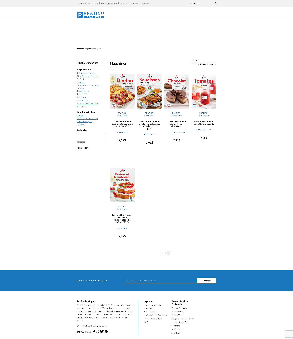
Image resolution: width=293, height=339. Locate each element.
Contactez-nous (151, 283)
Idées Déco (84, 62)
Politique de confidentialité (155, 286)
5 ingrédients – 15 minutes (182, 290)
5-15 (96, 3)
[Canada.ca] (161, 312)
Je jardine (145, 3)
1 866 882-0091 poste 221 (93, 297)
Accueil (80, 20)
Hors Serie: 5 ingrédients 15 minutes (89, 57)
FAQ (146, 293)
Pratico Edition (177, 283)
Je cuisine (123, 3)
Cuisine (80, 86)
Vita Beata (81, 77)
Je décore (134, 3)
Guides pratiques (84, 93)
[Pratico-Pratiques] (90, 15)
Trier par (194, 32)
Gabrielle (81, 53)
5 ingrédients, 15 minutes (88, 47)
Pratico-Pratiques (84, 3)
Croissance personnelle (87, 89)
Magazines (89, 20)
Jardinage (81, 96)
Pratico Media (177, 286)
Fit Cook (80, 50)
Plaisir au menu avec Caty (88, 74)
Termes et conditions (153, 290)
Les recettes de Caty (109, 3)
